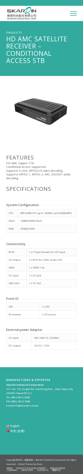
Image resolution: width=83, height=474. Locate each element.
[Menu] (71, 13)
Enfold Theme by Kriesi (30, 464)
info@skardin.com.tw (26, 405)
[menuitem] (71, 13)
